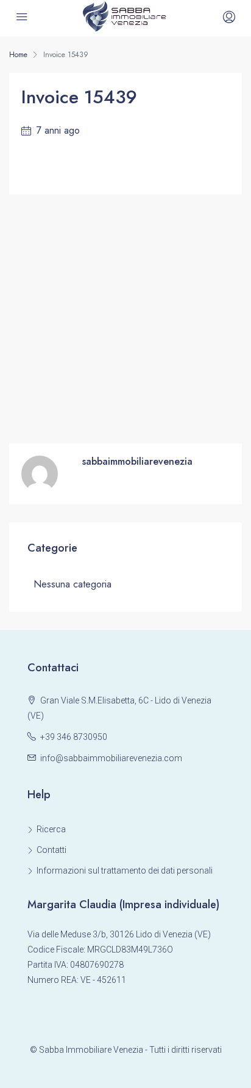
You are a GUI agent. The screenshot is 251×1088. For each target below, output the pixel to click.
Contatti (51, 850)
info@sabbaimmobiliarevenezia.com (111, 758)
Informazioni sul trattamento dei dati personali (125, 870)
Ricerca (51, 829)
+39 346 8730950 (73, 737)
